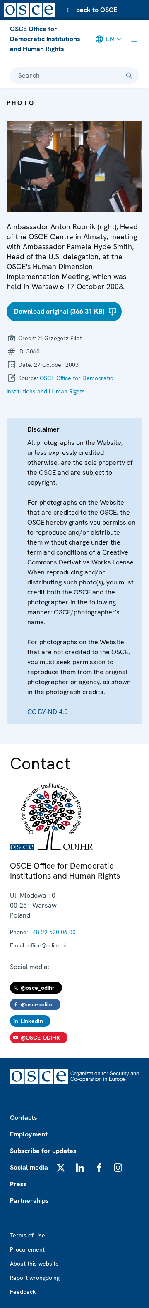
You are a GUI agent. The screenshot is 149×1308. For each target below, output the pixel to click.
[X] (61, 1167)
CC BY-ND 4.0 (47, 711)
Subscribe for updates (43, 1150)
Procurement (27, 1249)
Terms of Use (27, 1235)
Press (18, 1184)
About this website (34, 1263)
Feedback (23, 1292)
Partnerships (29, 1200)
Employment (29, 1134)
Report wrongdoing (35, 1277)
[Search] (129, 75)
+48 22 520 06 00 (52, 932)
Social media (29, 1167)
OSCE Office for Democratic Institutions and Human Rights (45, 39)
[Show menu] (134, 39)
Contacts (23, 1117)
